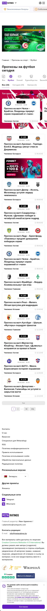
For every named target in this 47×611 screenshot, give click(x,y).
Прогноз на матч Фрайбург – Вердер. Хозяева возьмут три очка (23, 283)
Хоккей (20, 80)
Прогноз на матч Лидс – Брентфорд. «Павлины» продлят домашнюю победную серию (23, 239)
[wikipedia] (31, 568)
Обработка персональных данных (16, 460)
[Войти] (40, 3)
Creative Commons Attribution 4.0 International (21, 542)
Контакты (6, 429)
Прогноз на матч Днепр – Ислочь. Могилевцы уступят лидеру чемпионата (21, 193)
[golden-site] (15, 568)
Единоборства (31, 80)
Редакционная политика (12, 464)
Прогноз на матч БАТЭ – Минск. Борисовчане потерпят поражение (22, 367)
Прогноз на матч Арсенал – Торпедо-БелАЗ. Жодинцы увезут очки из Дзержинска (23, 147)
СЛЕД (32, 409)
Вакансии (6, 437)
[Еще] (43, 3)
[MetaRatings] (10, 515)
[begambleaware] (25, 576)
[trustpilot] (8, 576)
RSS (4, 444)
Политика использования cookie (15, 456)
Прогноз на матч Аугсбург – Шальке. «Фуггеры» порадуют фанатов (23, 324)
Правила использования (12, 452)
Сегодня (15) (18, 85)
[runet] (4, 568)
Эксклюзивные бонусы (17, 9)
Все (3, 80)
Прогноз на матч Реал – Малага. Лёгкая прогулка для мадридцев (21, 303)
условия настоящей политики (26, 597)
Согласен (23, 607)
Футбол (11, 80)
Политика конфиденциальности (15, 448)
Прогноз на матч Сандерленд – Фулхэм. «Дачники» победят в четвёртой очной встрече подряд (21, 216)
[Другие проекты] (9, 3)
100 (26, 409)
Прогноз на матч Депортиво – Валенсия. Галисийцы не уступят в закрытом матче (22, 389)
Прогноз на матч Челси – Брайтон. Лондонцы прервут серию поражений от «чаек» (19, 111)
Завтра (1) (32, 85)
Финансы (6, 488)
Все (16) (5, 85)
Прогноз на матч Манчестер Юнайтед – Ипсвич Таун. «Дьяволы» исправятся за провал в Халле (23, 346)
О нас (4, 433)
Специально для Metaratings (14, 441)
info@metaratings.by (18, 533)
